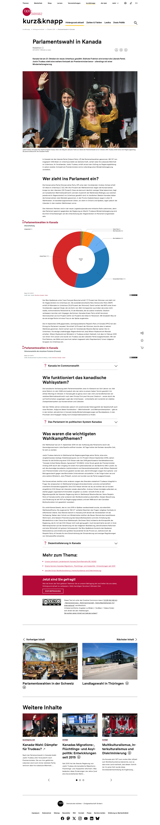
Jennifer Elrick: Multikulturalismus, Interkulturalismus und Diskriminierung (73, 571)
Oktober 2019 (51, 29)
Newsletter (66, 813)
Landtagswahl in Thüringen (103, 684)
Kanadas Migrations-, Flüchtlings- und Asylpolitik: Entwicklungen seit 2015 (79, 751)
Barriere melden (99, 813)
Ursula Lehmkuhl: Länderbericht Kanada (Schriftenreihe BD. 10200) (70, 561)
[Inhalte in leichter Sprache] (125, 3)
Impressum (35, 813)
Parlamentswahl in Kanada (66, 29)
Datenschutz (46, 813)
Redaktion (38, 48)
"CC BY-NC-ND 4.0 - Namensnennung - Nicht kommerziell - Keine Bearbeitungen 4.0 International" (90, 602)
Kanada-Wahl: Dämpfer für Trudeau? (40, 747)
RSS (74, 813)
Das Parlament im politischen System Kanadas (75, 421)
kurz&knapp (26, 29)
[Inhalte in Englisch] (136, 3)
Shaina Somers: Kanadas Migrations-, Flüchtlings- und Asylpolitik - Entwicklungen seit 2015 (80, 566)
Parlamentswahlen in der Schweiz (48, 684)
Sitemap (57, 813)
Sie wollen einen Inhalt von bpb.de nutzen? (80, 613)
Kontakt (81, 813)
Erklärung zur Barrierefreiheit (118, 813)
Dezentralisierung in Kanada (64, 543)
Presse (89, 813)
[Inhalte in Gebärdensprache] (131, 3)
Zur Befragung (53, 591)
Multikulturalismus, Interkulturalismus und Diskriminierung (119, 749)
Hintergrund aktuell (38, 29)
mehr (115, 3)
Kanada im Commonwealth (63, 365)
